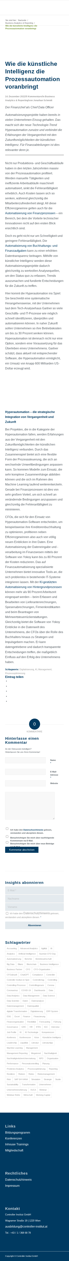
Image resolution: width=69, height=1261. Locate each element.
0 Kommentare (34, 96)
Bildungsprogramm (17, 1132)
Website (54, 783)
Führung (57, 1022)
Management (45, 669)
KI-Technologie (31, 1032)
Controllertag (38, 980)
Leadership (12, 1043)
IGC (46, 1027)
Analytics (11, 954)
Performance (12, 1063)
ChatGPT (24, 975)
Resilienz (11, 1074)
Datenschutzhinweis (33, 830)
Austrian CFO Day (47, 954)
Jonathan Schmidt (42, 100)
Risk (9, 1079)
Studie (58, 1079)
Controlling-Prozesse (16, 985)
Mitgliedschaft (14, 1150)
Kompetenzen (48, 1032)
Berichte (28, 959)
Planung (45, 1063)
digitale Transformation (17, 1011)
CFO (28, 969)
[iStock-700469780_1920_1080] (34, 56)
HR (31, 1027)
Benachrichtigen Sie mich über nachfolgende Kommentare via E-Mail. (32, 839)
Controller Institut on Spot (18, 980)
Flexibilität (31, 1022)
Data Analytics (13, 996)
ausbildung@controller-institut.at (26, 1226)
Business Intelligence (49, 964)
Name (53, 762)
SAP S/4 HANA (21, 1079)
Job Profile (11, 1032)
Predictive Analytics (15, 1069)
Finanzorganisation (15, 1022)
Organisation (52, 1058)
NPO (41, 1058)
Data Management (31, 996)
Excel (17, 1016)
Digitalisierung (27, 669)
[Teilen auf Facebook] (10, 681)
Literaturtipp (47, 1043)
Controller (50, 975)
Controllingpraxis (36, 985)
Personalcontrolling (30, 1063)
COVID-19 (26, 990)
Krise (36, 1037)
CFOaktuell (12, 975)
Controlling (52, 980)
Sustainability (12, 1084)
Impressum (12, 1185)
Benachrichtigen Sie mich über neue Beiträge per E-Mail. (32, 845)
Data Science (49, 996)
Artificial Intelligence (27, 954)
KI (36, 669)
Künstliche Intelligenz (52, 1037)
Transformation (29, 1084)
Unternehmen (45, 1084)
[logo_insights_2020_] (28, 7)
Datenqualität (33, 1006)
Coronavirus (12, 990)
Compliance (37, 975)
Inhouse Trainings (17, 1144)
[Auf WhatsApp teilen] (10, 691)
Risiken (21, 1074)
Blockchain (31, 964)
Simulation (35, 1079)
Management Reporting (17, 1053)
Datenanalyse (37, 1001)
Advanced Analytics (29, 948)
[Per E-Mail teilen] (10, 701)
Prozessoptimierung (15, 673)
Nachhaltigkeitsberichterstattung (21, 1058)
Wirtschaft (28, 1095)
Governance (12, 1027)
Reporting (53, 1069)
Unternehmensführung (17, 1090)
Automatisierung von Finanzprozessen (30, 213)
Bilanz (20, 964)
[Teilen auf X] (10, 686)
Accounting (12, 948)
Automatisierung (14, 959)
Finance (26, 1016)
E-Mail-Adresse (54, 775)
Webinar (43, 1090)
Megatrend (36, 1053)
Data (51, 990)
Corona (50, 985)
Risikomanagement (46, 1074)
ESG (9, 1016)
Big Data (10, 964)
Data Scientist (13, 1001)
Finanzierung (39, 1016)
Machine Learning (15, 1048)
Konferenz (11, 1037)
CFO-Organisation (42, 969)
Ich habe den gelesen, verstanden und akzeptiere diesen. (31, 831)
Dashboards (39, 990)
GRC (24, 1027)
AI (51, 948)
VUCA (33, 1090)
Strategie (48, 1079)
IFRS (38, 1027)
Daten (25, 1001)
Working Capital (43, 1095)
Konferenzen (25, 1037)
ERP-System (52, 1011)
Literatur (35, 1043)
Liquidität (24, 1043)
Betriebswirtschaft (44, 959)
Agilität (44, 948)
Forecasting (44, 1022)
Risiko (31, 1074)
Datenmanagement (15, 1006)
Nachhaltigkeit (50, 1053)
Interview (55, 1027)
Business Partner (14, 969)
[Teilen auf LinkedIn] (10, 696)
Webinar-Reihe (13, 1095)
